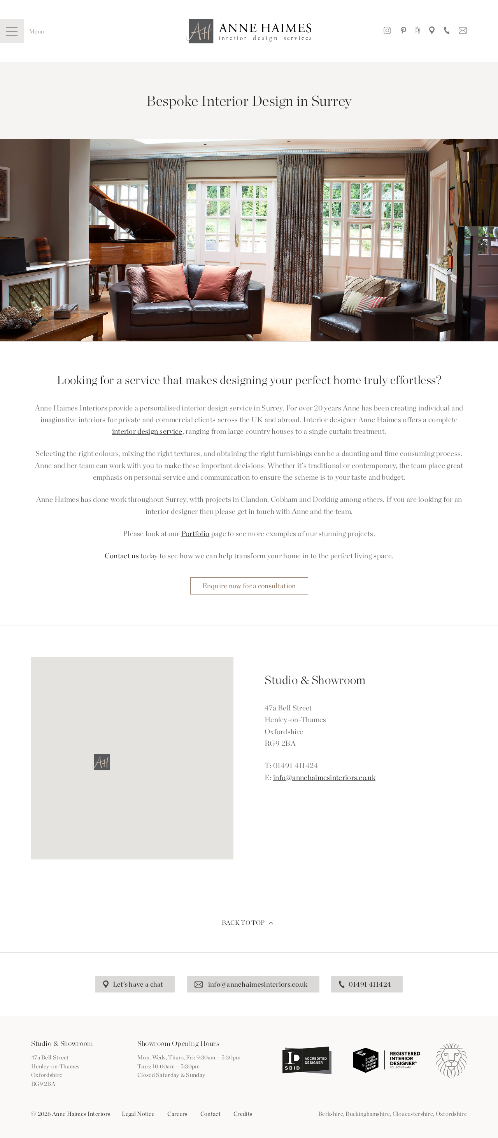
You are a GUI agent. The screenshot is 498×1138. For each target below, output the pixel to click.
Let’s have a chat (138, 984)
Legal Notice (138, 1113)
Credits (242, 1113)
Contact (210, 1113)
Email (463, 31)
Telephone (447, 31)
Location (432, 31)
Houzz (418, 31)
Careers (177, 1113)
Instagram (387, 31)
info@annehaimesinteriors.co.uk (324, 777)
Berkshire (330, 1113)
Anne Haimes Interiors (249, 31)
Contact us (122, 555)
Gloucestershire (413, 1113)
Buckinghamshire (367, 1113)
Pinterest (404, 31)
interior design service (147, 431)
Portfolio (195, 533)
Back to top (243, 922)
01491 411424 (370, 984)
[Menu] (12, 31)
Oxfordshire (451, 1113)
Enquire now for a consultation (249, 586)
